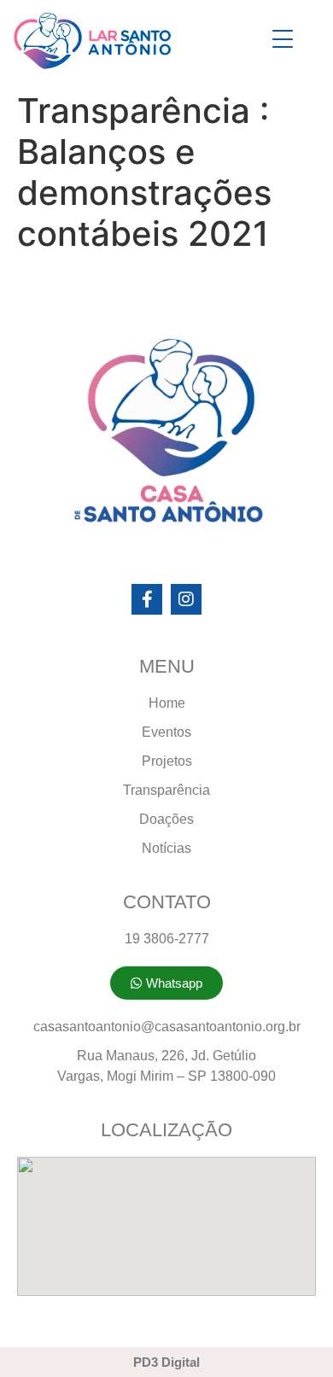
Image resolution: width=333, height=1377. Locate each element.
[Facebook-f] (146, 599)
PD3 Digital (166, 1362)
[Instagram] (186, 599)
